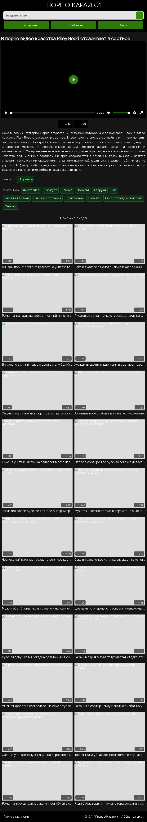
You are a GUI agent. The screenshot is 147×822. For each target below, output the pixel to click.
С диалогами (74, 198)
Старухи (100, 190)
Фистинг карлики (17, 198)
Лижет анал (31, 190)
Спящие (66, 190)
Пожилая (83, 190)
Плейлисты (75, 25)
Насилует (50, 190)
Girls (113, 190)
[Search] (139, 15)
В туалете (26, 179)
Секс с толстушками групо (124, 198)
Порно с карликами (16, 816)
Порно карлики (73, 6)
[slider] (52, 113)
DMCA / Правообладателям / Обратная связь (114, 816)
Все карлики (28, 25)
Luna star (94, 198)
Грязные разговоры (47, 198)
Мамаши (10, 206)
